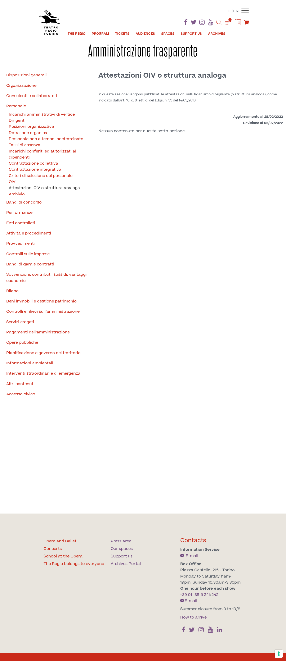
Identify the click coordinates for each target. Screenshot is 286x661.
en (236, 11)
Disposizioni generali (26, 75)
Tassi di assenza (24, 145)
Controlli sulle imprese (28, 254)
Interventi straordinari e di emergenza (43, 373)
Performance (19, 212)
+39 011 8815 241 (195, 595)
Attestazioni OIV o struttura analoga (44, 188)
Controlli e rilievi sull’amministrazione (43, 311)
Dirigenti (17, 120)
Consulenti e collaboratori (31, 96)
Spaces (167, 33)
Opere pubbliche (22, 342)
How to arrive (193, 617)
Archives (216, 33)
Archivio (17, 194)
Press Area (121, 541)
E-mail (191, 556)
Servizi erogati (20, 322)
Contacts (193, 540)
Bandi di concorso (24, 202)
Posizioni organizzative (31, 126)
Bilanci (12, 291)
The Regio (76, 33)
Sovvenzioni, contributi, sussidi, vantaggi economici (46, 277)
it (229, 11)
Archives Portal (126, 564)
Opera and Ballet (60, 541)
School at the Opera (63, 556)
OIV (12, 182)
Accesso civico (20, 394)
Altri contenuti (20, 384)
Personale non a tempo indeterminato (46, 139)
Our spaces (122, 549)
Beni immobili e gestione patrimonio (41, 301)
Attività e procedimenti (28, 233)
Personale (16, 106)
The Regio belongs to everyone (74, 564)
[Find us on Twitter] (193, 23)
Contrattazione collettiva (33, 163)
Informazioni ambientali (29, 363)
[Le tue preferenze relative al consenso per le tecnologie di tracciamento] (279, 654)
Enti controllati (20, 223)
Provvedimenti (20, 243)
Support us (191, 33)
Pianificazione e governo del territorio (43, 353)
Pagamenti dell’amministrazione (38, 332)
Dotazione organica (28, 133)
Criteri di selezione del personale (40, 176)
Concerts (53, 549)
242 (214, 595)
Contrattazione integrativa (35, 169)
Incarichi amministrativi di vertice (42, 114)
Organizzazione (21, 85)
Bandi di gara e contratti (30, 264)
